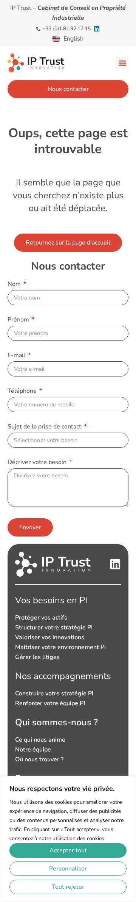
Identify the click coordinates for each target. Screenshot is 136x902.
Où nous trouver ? (39, 759)
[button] (122, 62)
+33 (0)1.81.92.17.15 (66, 28)
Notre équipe (33, 749)
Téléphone (23, 391)
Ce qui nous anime (40, 740)
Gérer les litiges (37, 657)
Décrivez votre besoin (38, 462)
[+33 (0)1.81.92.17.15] (38, 29)
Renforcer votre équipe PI (50, 703)
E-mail (17, 355)
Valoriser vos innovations (49, 637)
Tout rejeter (68, 887)
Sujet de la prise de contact (45, 427)
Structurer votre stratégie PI (54, 627)
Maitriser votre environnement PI (60, 647)
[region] (68, 839)
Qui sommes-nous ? (56, 722)
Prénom (19, 320)
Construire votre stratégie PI (54, 693)
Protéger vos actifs (41, 617)
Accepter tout (68, 850)
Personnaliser (68, 868)
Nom (15, 284)
